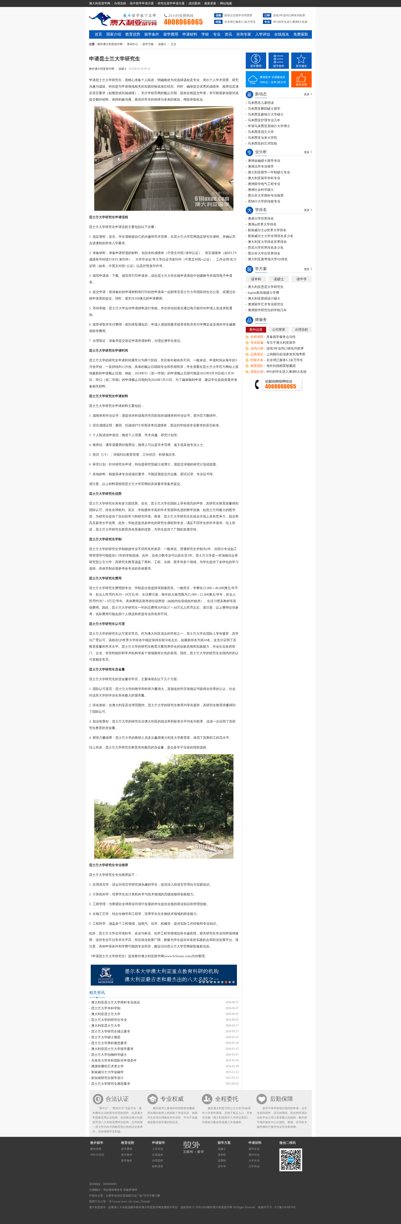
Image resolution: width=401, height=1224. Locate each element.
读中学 (301, 279)
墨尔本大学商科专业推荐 (266, 195)
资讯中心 (132, 44)
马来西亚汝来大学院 (262, 137)
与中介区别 (97, 1154)
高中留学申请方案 (142, 3)
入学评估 (262, 34)
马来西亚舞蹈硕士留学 (264, 108)
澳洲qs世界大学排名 (262, 224)
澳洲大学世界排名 (261, 218)
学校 (205, 34)
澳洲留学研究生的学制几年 (267, 310)
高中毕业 (254, 1154)
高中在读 (254, 1149)
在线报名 (281, 34)
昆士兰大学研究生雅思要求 (110, 1083)
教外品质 (255, 329)
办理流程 (120, 3)
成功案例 (194, 3)
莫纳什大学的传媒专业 (264, 201)
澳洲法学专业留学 (261, 166)
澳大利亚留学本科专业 (264, 178)
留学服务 (301, 66)
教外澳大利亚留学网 (123, 18)
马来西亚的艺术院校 (262, 143)
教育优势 (132, 34)
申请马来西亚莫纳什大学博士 (269, 126)
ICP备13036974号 (285, 1207)
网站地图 (226, 3)
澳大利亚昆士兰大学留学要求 (112, 1049)
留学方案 (148, 44)
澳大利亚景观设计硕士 (264, 298)
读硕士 (162, 44)
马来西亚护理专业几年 (264, 120)
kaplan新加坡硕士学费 (263, 292)
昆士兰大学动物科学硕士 (109, 1054)
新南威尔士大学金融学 (107, 1072)
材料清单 (157, 1166)
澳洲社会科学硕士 (261, 189)
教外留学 (96, 1143)
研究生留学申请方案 (171, 3)
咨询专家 (243, 34)
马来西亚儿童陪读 (261, 103)
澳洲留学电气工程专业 (264, 184)
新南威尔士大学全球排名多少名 (270, 236)
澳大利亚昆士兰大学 (105, 1014)
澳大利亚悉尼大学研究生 (266, 287)
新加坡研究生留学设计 (107, 1078)
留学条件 (151, 34)
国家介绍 (113, 34)
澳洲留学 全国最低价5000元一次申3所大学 (273, 80)
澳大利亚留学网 (99, 3)
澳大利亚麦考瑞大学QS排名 (268, 259)
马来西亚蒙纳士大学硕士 (266, 114)
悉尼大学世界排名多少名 (266, 247)
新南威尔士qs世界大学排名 (267, 230)
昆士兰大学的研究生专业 (109, 1020)
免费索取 (300, 34)
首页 (98, 34)
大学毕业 (254, 1166)
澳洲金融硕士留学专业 (264, 160)
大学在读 (254, 1160)
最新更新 (210, 3)
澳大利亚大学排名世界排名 (267, 242)
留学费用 (170, 34)
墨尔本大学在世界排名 (264, 253)
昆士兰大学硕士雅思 (105, 1037)
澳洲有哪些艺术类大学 (107, 1066)
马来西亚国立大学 (261, 132)
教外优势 (301, 84)
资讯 (228, 34)
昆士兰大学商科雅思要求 (109, 1043)
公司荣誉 (278, 329)
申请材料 (189, 34)
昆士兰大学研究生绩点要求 (110, 1031)
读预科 (222, 1160)
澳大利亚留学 (97, 1207)
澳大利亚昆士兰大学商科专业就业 (115, 1002)
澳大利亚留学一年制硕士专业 (269, 172)
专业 (216, 34)
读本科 (256, 279)
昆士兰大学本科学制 (105, 1008)
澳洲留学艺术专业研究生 (266, 304)
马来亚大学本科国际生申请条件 (114, 1060)
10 (233, 982)
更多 (307, 94)
